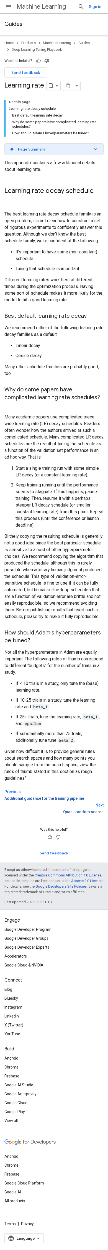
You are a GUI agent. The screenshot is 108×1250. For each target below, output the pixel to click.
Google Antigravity (20, 1094)
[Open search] (81, 6)
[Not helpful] (47, 61)
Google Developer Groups (26, 938)
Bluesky (11, 998)
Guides (13, 24)
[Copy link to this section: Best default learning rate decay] (92, 316)
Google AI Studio (18, 1085)
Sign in (95, 6)
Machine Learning (41, 6)
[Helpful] (38, 61)
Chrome (11, 1067)
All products (14, 1201)
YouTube (12, 1034)
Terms (10, 1224)
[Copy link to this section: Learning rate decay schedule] (10, 200)
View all (11, 1120)
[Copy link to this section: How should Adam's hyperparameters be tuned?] (35, 641)
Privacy (27, 1224)
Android (11, 1058)
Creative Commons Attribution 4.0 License (68, 875)
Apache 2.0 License (86, 881)
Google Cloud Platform (24, 1183)
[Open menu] (8, 6)
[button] (54, 149)
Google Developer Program (28, 929)
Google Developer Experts (26, 947)
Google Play (14, 1112)
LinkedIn (11, 1016)
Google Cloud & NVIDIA (23, 965)
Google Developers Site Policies (61, 886)
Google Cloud (15, 1103)
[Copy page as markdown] (68, 86)
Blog (8, 989)
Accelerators (15, 956)
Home (9, 43)
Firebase (11, 1076)
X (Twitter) (13, 1025)
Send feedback (25, 72)
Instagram (13, 1007)
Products (28, 43)
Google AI (12, 1192)
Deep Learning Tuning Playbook (37, 49)
